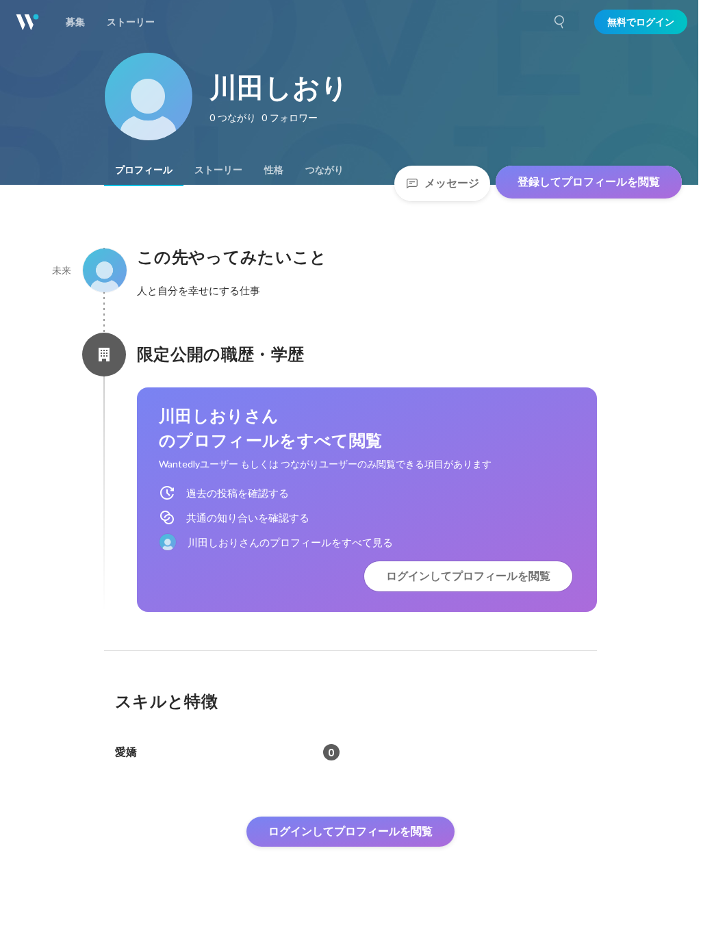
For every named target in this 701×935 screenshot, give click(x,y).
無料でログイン (640, 22)
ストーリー (218, 170)
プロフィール (144, 170)
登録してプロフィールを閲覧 (589, 182)
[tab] (143, 169)
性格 (273, 170)
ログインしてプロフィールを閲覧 (468, 576)
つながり (324, 170)
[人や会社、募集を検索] (560, 22)
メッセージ (451, 183)
